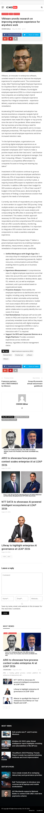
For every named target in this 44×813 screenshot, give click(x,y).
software (29, 355)
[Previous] (4, 707)
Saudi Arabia (12, 633)
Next (9, 556)
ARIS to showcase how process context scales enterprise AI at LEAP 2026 (22, 461)
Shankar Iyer (19, 355)
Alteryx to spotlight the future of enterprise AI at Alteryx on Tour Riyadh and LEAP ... (26, 700)
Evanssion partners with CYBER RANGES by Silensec (10, 383)
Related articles (8, 417)
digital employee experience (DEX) (22, 351)
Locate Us (39, 810)
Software (16, 14)
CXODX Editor (6, 29)
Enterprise (5, 14)
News (11, 14)
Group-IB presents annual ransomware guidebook (34, 383)
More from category (9, 419)
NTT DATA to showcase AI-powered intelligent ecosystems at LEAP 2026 (21, 505)
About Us (31, 810)
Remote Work (7, 355)
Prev (4, 556)
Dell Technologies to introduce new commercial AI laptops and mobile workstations (26, 784)
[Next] (8, 707)
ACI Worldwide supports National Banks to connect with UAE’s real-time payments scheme (27, 793)
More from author (22, 417)
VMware (5, 359)
